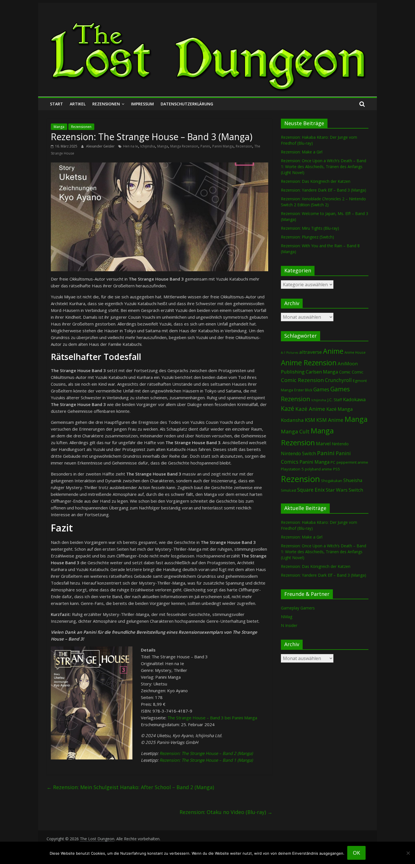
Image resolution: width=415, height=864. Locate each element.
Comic (345, 372)
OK (356, 852)
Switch (356, 490)
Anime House (355, 352)
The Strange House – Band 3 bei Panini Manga (212, 717)
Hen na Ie (130, 146)
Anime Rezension (309, 362)
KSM (310, 419)
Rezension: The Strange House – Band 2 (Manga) (206, 753)
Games (321, 389)
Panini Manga (222, 146)
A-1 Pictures (289, 353)
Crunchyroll (338, 380)
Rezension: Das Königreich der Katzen (315, 181)
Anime (333, 351)
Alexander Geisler (100, 146)
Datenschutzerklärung (187, 104)
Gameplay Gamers (298, 608)
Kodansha (292, 420)
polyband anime (318, 469)
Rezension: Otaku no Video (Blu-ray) (226, 812)
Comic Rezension (302, 379)
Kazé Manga (339, 409)
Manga (59, 126)
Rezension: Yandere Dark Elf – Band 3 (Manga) (323, 190)
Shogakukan (331, 480)
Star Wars (337, 490)
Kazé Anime (310, 408)
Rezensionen (106, 104)
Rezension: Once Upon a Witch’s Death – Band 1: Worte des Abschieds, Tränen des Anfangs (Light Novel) (323, 166)
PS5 (336, 469)
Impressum (142, 104)
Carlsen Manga (322, 372)
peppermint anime (352, 462)
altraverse (310, 352)
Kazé (287, 408)
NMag (286, 616)
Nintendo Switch (298, 453)
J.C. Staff (334, 399)
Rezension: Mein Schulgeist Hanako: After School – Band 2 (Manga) (130, 787)
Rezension (244, 146)
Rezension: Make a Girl (301, 152)
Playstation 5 (292, 469)
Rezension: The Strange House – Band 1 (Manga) (206, 760)
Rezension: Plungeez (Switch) (307, 237)
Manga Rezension (184, 146)
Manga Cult (295, 431)
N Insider (289, 625)
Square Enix (311, 489)
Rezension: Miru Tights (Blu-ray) (310, 228)
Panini (205, 146)
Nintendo (340, 443)
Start (56, 104)
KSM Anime (329, 419)
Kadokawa (354, 399)
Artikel (78, 104)
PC (333, 462)
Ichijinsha (147, 146)
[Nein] (408, 853)
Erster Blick (303, 390)
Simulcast (288, 490)
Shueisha (352, 480)
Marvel (323, 443)
